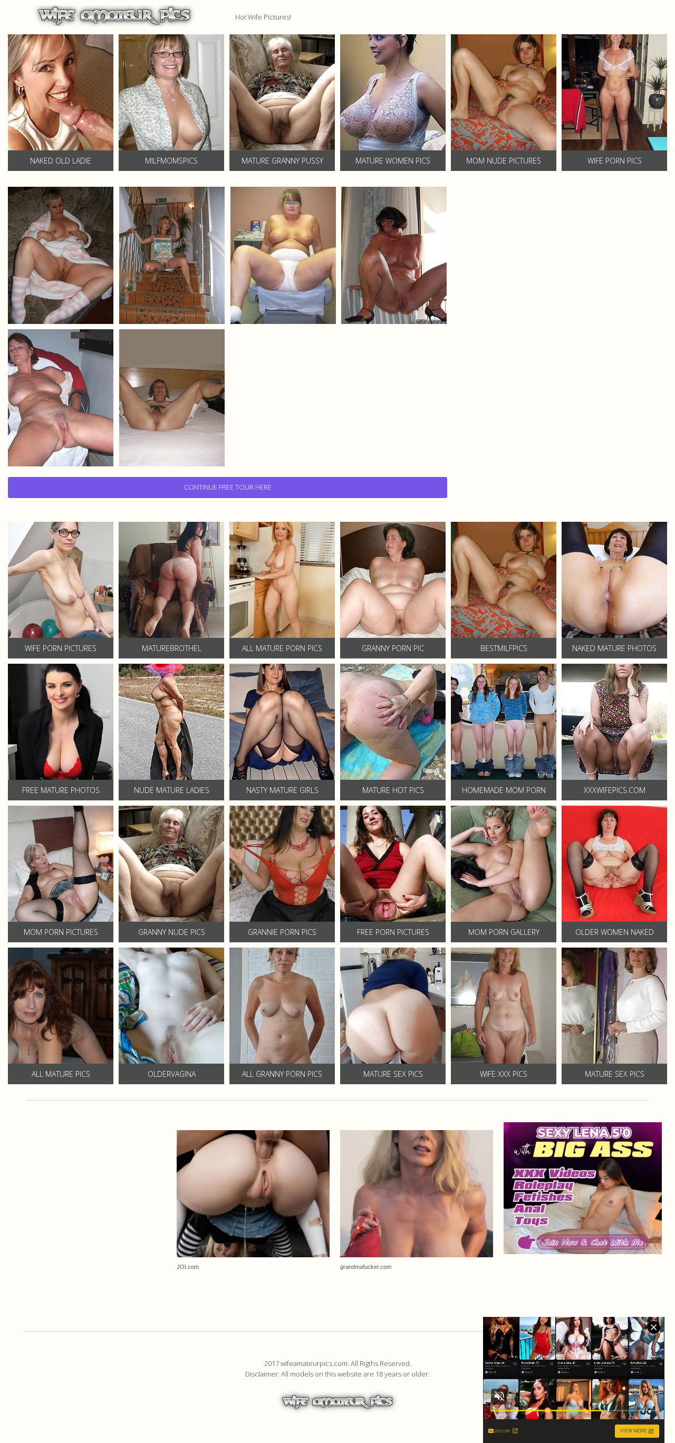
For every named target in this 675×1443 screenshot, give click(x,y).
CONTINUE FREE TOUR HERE (228, 487)
